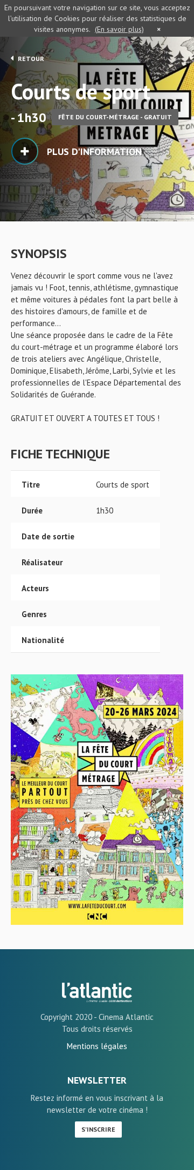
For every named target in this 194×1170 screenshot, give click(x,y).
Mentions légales (97, 1046)
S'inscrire (98, 1129)
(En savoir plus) (119, 29)
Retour (30, 59)
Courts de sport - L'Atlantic (97, 992)
